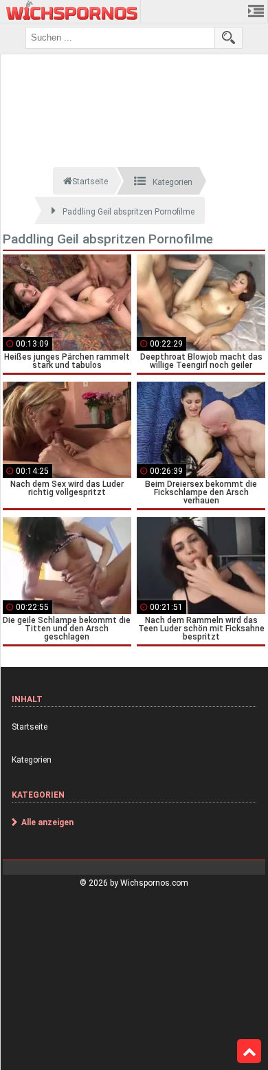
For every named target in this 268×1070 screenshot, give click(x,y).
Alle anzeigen (47, 822)
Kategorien (32, 760)
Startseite (29, 727)
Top (249, 1051)
